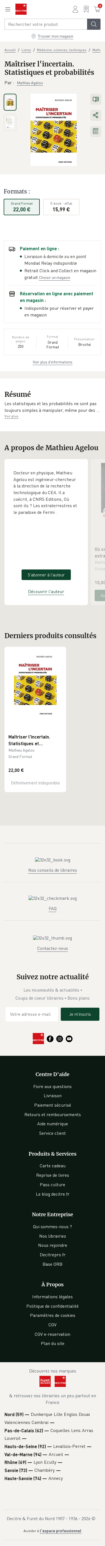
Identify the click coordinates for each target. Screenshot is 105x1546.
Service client (52, 1133)
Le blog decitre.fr (52, 1194)
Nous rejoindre (52, 1245)
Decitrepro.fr (53, 1254)
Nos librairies (52, 1236)
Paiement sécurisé (52, 1105)
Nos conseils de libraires (52, 870)
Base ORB (52, 1264)
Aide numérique (52, 1123)
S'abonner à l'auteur (46, 574)
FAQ (53, 908)
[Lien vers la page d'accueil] (21, 9)
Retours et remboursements (52, 1114)
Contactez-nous (52, 948)
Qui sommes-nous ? (52, 1226)
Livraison (53, 1095)
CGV (52, 1324)
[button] (52, 406)
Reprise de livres (52, 1175)
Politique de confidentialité (52, 1306)
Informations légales (52, 1296)
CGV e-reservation (52, 1334)
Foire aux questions (52, 1086)
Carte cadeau (53, 1165)
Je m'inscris (80, 1014)
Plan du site (52, 1343)
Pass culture (52, 1184)
